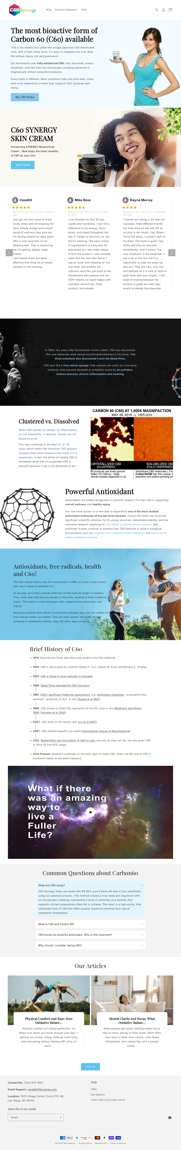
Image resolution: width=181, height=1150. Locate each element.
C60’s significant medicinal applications (65, 694)
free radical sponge (76, 365)
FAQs (94, 1089)
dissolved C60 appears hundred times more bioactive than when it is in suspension (48, 453)
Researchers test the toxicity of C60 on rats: (68, 740)
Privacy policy (85, 1143)
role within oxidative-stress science (128, 524)
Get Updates (98, 1094)
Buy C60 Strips (25, 97)
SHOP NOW (23, 164)
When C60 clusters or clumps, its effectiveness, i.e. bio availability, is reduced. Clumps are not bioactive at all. (48, 434)
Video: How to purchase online (108, 1099)
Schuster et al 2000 (53, 712)
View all (90, 1066)
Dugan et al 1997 (88, 699)
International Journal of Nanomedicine (105, 731)
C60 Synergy (69, 1143)
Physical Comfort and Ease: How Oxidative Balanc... (49, 1020)
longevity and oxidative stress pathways (119, 532)
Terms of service (118, 1143)
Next (171, 252)
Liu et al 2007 (87, 721)
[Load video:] (90, 812)
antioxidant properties (110, 694)
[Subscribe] (60, 1117)
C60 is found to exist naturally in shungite (66, 676)
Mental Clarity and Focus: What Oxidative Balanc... (132, 1020)
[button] (156, 9)
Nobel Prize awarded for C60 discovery (65, 685)
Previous (9, 252)
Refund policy (101, 1143)
